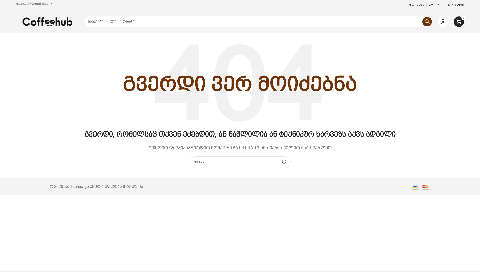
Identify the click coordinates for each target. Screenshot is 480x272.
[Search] (427, 21)
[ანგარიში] (443, 22)
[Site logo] (47, 21)
